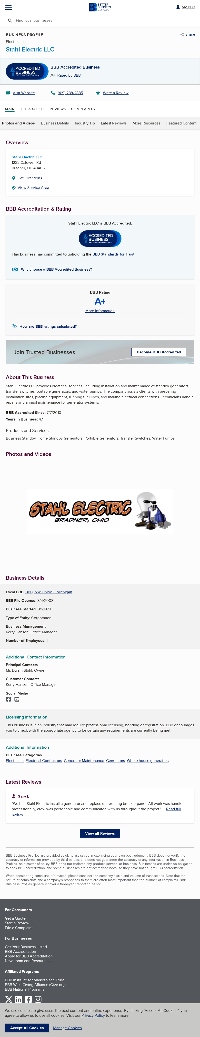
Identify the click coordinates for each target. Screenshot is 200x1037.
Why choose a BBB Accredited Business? (56, 269)
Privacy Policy (93, 1015)
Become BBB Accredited (159, 352)
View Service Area (33, 187)
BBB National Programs (24, 989)
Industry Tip (85, 123)
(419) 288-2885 (70, 93)
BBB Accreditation (20, 951)
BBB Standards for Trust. (113, 254)
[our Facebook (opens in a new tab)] (28, 1002)
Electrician (15, 760)
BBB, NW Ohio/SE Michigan (48, 592)
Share (190, 34)
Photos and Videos (18, 123)
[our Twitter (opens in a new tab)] (9, 1002)
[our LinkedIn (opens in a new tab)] (18, 1002)
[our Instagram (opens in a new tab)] (38, 1002)
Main (10, 109)
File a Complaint (19, 928)
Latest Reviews (114, 123)
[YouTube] (17, 700)
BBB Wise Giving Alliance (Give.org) (35, 984)
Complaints (83, 109)
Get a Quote (32, 109)
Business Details (55, 123)
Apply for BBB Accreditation (29, 956)
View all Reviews (100, 833)
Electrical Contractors (44, 760)
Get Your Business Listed (26, 947)
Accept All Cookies (27, 1028)
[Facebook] (8, 700)
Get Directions (30, 178)
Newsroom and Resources (27, 961)
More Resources (146, 123)
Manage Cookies (67, 1028)
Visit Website (24, 93)
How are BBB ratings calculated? (48, 326)
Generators (115, 760)
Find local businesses (34, 20)
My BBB (188, 7)
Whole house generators (148, 760)
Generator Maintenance (84, 760)
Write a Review (116, 93)
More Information (100, 311)
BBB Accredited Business (75, 67)
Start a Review (17, 923)
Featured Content (181, 123)
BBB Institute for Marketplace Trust (34, 980)
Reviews (58, 109)
